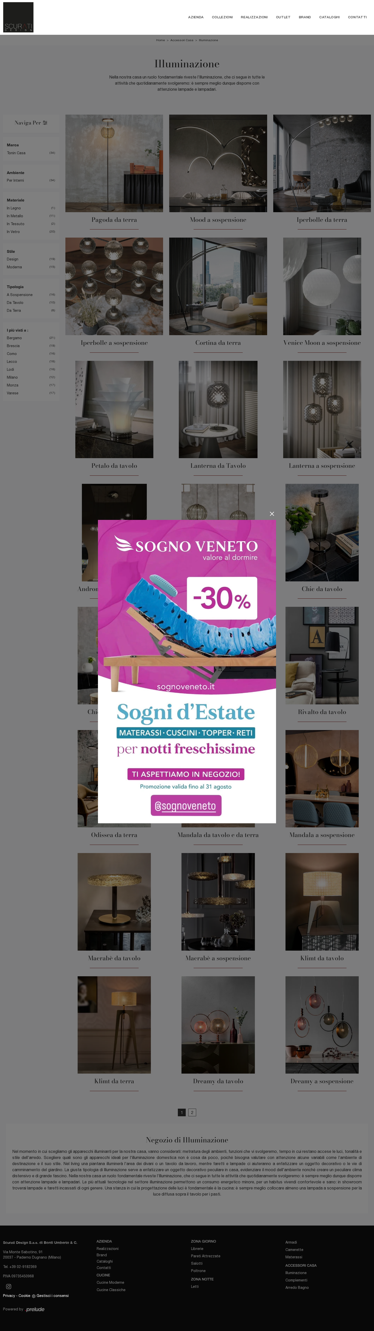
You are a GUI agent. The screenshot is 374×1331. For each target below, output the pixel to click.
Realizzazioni (254, 17)
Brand (305, 17)
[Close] (272, 514)
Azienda (196, 17)
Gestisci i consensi (53, 1296)
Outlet (283, 17)
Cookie (24, 1296)
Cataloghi (329, 17)
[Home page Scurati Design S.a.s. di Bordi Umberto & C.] (48, 17)
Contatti (357, 17)
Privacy (9, 1296)
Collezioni (222, 17)
